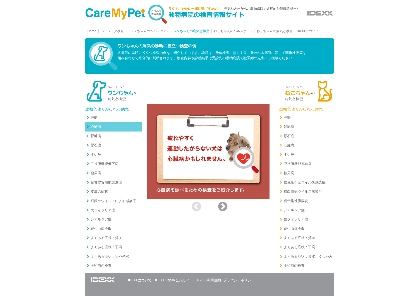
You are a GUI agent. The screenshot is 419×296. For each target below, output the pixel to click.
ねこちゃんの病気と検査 (275, 31)
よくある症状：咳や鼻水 (110, 256)
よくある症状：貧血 (106, 238)
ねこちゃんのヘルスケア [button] (232, 31)
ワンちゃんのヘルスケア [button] (149, 31)
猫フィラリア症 (296, 219)
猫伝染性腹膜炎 (296, 201)
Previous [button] (196, 206)
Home (93, 31)
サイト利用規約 (208, 280)
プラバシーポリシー (239, 280)
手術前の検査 (101, 265)
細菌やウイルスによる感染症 (113, 201)
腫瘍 (94, 117)
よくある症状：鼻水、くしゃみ (308, 256)
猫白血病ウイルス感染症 (303, 191)
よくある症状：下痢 (106, 247)
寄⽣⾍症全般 (101, 229)
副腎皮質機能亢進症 (106, 182)
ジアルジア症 (101, 219)
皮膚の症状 (99, 191)
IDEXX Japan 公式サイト (174, 280)
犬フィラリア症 (103, 210)
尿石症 (96, 145)
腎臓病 (96, 136)
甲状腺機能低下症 (104, 164)
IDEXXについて (308, 31)
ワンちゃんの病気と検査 (191, 31)
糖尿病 (96, 173)
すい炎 (96, 154)
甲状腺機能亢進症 (298, 164)
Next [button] (222, 206)
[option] (209, 151)
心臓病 (96, 127)
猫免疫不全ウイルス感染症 (305, 182)
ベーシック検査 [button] (112, 31)
